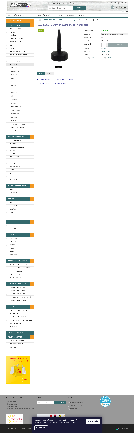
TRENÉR (11, 222)
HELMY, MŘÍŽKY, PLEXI (18, 51)
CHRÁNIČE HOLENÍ (17, 35)
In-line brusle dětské (19, 264)
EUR (126, 12)
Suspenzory (15, 89)
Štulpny (13, 82)
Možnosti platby (12, 402)
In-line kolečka (16, 313)
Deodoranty (15, 114)
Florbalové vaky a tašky (20, 291)
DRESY (12, 202)
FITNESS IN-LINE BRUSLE (17, 261)
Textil (12, 225)
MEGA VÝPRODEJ (14, 21)
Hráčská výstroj (17, 344)
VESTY (12, 160)
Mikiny (12, 248)
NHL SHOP (11, 235)
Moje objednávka (66, 15)
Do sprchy (14, 117)
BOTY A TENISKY (16, 323)
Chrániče (13, 209)
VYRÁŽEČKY (14, 157)
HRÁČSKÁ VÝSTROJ (15, 25)
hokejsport (73, 408)
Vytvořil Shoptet (123, 429)
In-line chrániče (16, 271)
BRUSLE (13, 32)
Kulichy (13, 242)
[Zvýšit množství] (107, 44)
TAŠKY (12, 58)
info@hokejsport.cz (76, 402)
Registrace (123, 3)
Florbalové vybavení (17, 284)
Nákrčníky (14, 75)
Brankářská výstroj (18, 340)
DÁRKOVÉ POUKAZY (15, 333)
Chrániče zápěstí (17, 68)
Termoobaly (17, 110)
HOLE (12, 173)
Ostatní (13, 121)
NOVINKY (13, 144)
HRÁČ (12, 189)
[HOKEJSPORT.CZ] (21, 6)
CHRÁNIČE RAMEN (16, 38)
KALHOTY (13, 45)
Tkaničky (14, 99)
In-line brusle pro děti (19, 310)
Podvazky (14, 92)
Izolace (13, 103)
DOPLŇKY (13, 65)
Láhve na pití (16, 106)
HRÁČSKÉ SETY (15, 29)
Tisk (92, 57)
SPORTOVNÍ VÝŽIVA (17, 127)
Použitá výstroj (15, 337)
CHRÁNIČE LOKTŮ (16, 42)
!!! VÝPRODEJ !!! (15, 140)
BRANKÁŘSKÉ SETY (17, 147)
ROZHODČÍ (12, 199)
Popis (41, 73)
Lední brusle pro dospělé (21, 320)
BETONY (13, 150)
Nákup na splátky (22, 15)
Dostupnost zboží (12, 404)
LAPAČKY (13, 154)
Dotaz (109, 57)
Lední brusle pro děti (19, 317)
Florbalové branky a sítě (20, 297)
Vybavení (13, 229)
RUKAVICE (13, 48)
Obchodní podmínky (44, 15)
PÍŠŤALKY (13, 212)
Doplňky (13, 255)
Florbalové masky (17, 294)
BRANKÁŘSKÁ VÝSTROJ (16, 137)
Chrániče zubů (16, 71)
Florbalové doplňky (18, 300)
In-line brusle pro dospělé (21, 268)
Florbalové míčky (17, 287)
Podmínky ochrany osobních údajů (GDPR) (20, 408)
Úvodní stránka (8, 15)
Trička (12, 245)
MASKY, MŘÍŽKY (15, 167)
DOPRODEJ (12, 306)
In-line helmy (15, 274)
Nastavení (41, 428)
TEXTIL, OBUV (15, 61)
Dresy (13, 78)
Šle (12, 96)
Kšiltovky (14, 238)
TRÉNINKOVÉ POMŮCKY (18, 124)
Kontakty (83, 15)
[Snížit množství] (107, 46)
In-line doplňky (16, 277)
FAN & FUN (14, 131)
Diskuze (49, 73)
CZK (122, 12)
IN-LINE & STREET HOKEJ (17, 186)
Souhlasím (93, 421)
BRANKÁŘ (13, 193)
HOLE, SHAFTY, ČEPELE (18, 55)
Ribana (13, 85)
